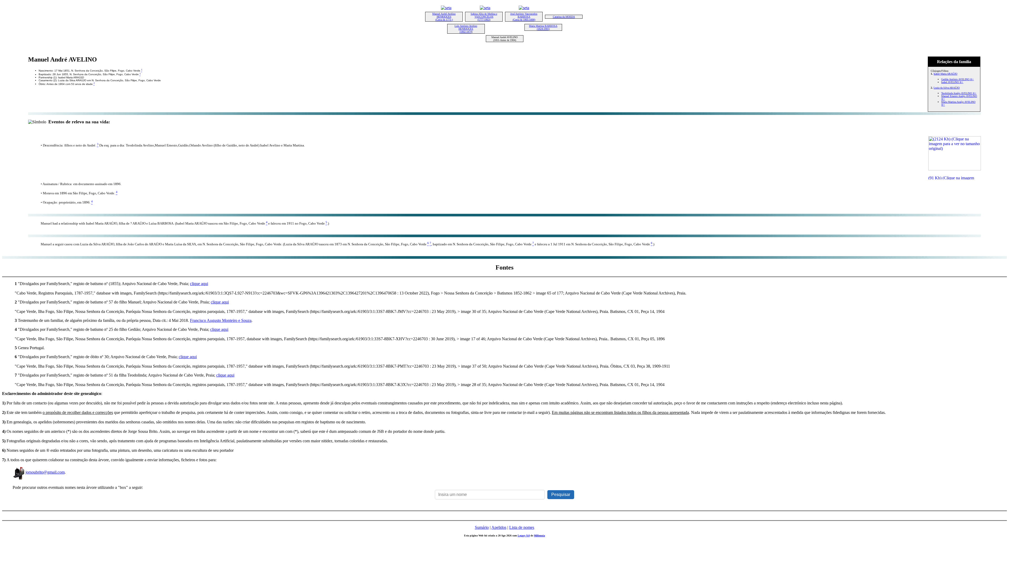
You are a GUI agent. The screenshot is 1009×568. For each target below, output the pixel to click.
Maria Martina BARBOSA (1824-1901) (543, 27)
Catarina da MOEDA (564, 16)
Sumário (482, 527)
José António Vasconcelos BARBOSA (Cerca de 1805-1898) (523, 16)
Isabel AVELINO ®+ (952, 82)
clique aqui (199, 283)
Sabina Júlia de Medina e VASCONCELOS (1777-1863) (484, 16)
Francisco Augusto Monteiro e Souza (220, 320)
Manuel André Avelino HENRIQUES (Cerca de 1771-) (444, 16)
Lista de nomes (521, 527)
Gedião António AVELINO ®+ (957, 79)
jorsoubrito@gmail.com (45, 472)
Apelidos (498, 527)
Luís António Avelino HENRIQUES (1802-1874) (466, 28)
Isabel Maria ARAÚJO (945, 73)
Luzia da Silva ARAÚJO (947, 87)
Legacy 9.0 (524, 535)
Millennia (539, 535)
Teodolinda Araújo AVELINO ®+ (958, 93)
